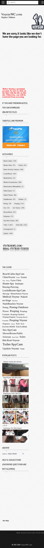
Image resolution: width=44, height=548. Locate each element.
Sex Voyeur (16, 208)
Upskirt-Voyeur (11, 348)
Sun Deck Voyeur (9, 220)
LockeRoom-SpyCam (14, 290)
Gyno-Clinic (15, 280)
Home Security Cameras (11, 169)
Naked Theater (8, 195)
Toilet (5, 225)
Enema (21, 165)
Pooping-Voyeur (18, 320)
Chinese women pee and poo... (13, 362)
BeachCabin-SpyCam (13, 273)
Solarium (7, 337)
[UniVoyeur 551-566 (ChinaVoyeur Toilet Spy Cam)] (2, 428)
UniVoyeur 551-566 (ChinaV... (13, 428)
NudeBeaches (7, 199)
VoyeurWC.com (11, 14)
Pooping (17, 203)
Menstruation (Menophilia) (12, 186)
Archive (4, 454)
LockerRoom (7, 174)
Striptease (6, 216)
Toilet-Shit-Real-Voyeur (14, 338)
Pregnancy (6, 324)
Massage (6, 294)
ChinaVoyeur (9, 277)
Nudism (21, 199)
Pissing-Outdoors (18, 307)
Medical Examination (10, 182)
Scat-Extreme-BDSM (13, 325)
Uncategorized (8, 229)
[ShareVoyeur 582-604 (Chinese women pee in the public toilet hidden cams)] (2, 377)
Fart (4, 280)
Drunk (18, 277)
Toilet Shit (19, 225)
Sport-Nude (15, 337)
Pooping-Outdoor (17, 314)
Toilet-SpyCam (13, 344)
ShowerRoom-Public (13, 333)
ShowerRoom (7, 212)
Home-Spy (8, 283)
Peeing (5, 203)
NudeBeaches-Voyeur (13, 303)
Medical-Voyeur (11, 296)
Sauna (13, 324)
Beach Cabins (7, 161)
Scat (4, 208)
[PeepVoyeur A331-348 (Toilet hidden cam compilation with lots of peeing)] (2, 393)
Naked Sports (7, 191)
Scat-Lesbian (21, 326)
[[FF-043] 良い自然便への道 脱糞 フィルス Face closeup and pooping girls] (2, 409)
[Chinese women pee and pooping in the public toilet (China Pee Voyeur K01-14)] (2, 362)
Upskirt (5, 233)
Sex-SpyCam (9, 330)
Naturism (15, 300)
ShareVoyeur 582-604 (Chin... (13, 377)
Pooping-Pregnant (9, 317)
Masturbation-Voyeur (19, 294)
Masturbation (7, 178)
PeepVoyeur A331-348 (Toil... (13, 393)
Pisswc (6, 311)
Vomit (22, 349)
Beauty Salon (7, 165)
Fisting (7, 280)
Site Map (6, 521)
